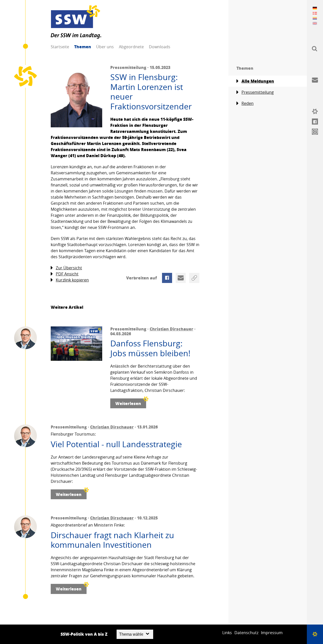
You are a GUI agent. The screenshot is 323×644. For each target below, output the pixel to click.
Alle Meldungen (257, 81)
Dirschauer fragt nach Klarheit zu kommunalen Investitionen (112, 540)
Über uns (105, 47)
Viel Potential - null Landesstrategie (116, 444)
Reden (247, 103)
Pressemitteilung (257, 92)
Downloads (159, 47)
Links (227, 632)
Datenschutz (246, 632)
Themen (82, 47)
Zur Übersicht (69, 268)
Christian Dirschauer (171, 328)
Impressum (272, 632)
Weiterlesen (128, 403)
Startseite (60, 47)
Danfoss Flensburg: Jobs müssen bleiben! (150, 348)
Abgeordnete (131, 47)
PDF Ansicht (67, 274)
